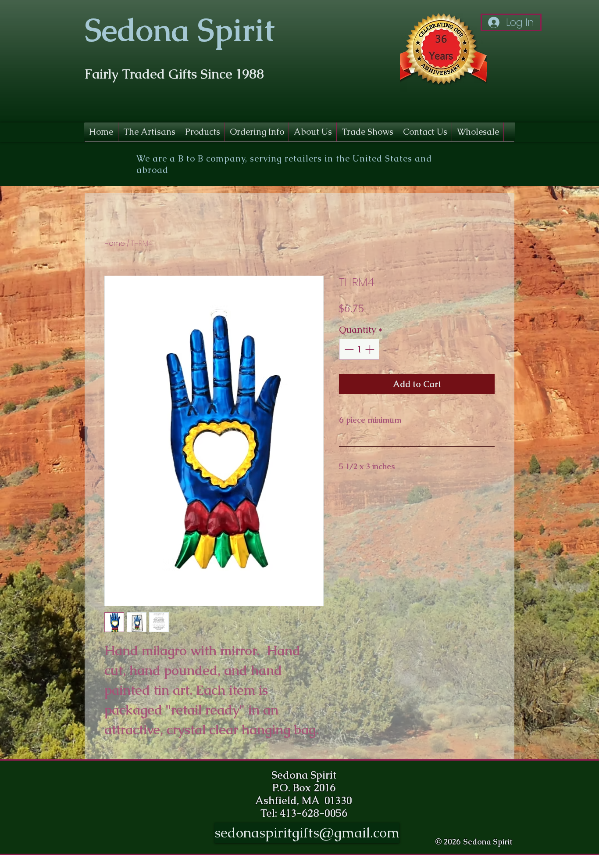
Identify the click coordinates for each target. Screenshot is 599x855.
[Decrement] (348, 349)
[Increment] (370, 349)
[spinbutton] (359, 349)
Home (114, 243)
